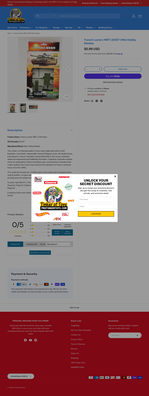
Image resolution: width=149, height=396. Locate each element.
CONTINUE (96, 214)
